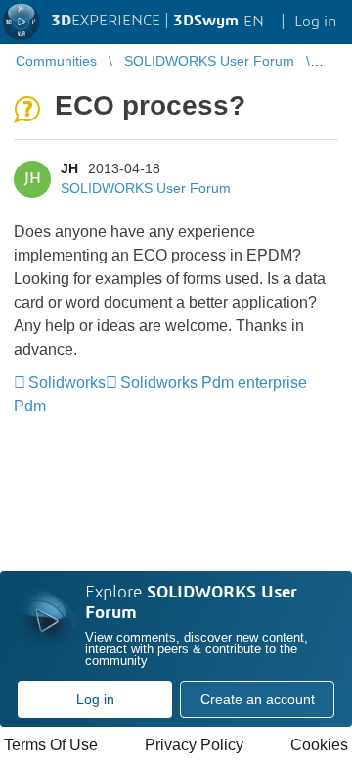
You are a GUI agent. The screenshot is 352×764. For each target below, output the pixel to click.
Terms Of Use (51, 745)
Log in (95, 699)
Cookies (319, 745)
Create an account (257, 699)
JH (69, 168)
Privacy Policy (194, 745)
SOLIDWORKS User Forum (146, 188)
